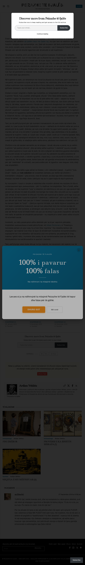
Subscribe (64, 28)
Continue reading (42, 34)
